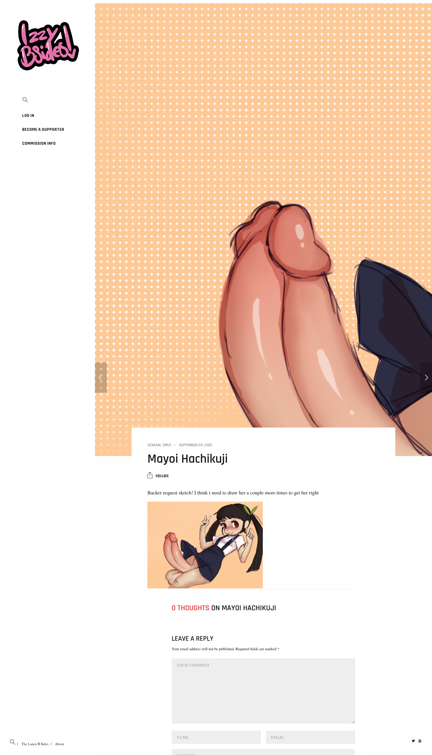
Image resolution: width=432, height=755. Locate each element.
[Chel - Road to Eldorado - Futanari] (101, 377)
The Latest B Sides (35, 743)
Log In (28, 115)
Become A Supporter (43, 129)
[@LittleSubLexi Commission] (426, 377)
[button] (47, 100)
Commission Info (39, 143)
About (59, 743)
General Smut (159, 445)
